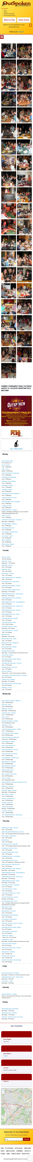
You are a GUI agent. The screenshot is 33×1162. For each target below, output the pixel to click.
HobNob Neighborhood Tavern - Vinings (10, 614)
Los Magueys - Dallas (6, 505)
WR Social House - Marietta (8, 544)
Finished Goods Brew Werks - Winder (10, 852)
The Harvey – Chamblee (7, 810)
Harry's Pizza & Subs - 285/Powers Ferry (11, 589)
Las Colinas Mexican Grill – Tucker (9, 901)
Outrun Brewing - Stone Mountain (9, 919)
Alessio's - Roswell (6, 557)
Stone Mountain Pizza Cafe (8, 528)
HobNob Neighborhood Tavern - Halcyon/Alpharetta (13, 602)
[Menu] (16, 36)
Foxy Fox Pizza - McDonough (8, 745)
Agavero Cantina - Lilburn (7, 461)
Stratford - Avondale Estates (8, 798)
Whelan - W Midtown (6, 540)
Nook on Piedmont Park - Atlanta (9, 774)
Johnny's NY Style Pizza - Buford (9, 497)
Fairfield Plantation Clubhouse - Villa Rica (11, 585)
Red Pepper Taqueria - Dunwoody (9, 523)
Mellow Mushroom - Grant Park (9, 911)
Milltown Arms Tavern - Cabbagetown (10, 642)
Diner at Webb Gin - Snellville (8, 741)
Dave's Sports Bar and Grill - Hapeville (10, 733)
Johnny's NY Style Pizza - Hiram (9, 622)
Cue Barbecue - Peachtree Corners (9, 848)
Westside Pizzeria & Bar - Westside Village (11, 683)
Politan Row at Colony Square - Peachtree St (12, 519)
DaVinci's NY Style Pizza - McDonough (10, 473)
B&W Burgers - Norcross (7, 565)
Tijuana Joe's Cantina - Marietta (9, 943)
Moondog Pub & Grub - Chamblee (9, 646)
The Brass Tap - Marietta (7, 806)
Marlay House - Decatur (7, 907)
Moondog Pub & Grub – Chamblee (9, 510)
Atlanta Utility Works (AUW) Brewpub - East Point (13, 832)
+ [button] (3, 1090)
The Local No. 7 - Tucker (7, 536)
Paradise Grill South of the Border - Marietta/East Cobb (14, 782)
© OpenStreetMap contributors (25, 1124)
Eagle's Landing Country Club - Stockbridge (11, 577)
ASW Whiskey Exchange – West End (10, 827)
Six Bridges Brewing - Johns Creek (9, 667)
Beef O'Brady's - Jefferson (8, 573)
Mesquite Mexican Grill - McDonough (10, 915)
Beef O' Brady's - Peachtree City (9, 836)
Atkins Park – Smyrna (7, 561)
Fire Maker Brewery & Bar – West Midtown (11, 856)
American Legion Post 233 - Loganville (10, 973)
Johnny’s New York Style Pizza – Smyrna (11, 893)
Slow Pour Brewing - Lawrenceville (9, 931)
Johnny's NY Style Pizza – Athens (9, 626)
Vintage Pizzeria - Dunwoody (8, 956)
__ (15, 29)
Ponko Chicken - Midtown (7, 655)
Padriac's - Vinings (6, 515)
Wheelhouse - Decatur (7, 687)
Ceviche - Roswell (6, 465)
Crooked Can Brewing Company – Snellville (11, 729)
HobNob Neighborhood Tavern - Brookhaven (11, 598)
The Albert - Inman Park (7, 802)
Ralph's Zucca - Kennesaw (8, 786)
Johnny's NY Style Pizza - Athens (9, 889)
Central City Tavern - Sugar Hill (8, 713)
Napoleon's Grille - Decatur (8, 770)
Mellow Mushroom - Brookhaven (9, 761)
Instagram (20, 32)
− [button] (3, 1093)
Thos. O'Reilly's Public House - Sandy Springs (12, 814)
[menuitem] (2, 1148)
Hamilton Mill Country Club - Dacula (10, 860)
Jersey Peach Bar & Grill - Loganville (10, 618)
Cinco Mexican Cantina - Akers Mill (9, 844)
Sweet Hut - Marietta (6, 671)
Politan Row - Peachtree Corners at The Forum (12, 923)
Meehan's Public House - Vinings (9, 638)
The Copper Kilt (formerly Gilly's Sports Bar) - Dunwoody (14, 675)
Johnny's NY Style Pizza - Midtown (9, 753)
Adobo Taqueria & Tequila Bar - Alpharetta (11, 700)
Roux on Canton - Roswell (7, 794)
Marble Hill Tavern (6, 634)
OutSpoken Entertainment (23, 1159)
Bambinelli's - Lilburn (6, 569)
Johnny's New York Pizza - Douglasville (10, 493)
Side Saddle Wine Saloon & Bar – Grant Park (11, 663)
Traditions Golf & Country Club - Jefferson (11, 947)
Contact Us (5, 1055)
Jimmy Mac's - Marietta (7, 489)
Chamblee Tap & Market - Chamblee (10, 721)
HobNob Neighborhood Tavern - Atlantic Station (12, 593)
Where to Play (9, 20)
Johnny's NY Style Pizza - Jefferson (10, 749)
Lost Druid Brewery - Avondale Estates (10, 757)
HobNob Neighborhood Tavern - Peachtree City (12, 606)
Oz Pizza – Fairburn (6, 778)
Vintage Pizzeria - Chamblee (8, 679)
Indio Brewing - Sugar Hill (7, 485)
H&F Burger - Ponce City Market (9, 481)
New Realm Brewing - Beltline (8, 651)
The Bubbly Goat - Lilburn (7, 939)
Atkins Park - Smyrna (6, 704)
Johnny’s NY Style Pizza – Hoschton (10, 630)
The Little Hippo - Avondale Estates (10, 532)
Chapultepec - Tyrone (7, 725)
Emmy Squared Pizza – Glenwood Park (10, 581)
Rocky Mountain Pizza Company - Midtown (11, 659)
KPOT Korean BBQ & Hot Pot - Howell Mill (11, 501)
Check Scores (23, 20)
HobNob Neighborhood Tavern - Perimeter (11, 610)
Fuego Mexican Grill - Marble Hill (9, 477)
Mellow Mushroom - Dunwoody (8, 766)
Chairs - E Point (5, 469)
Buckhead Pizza (5, 840)
